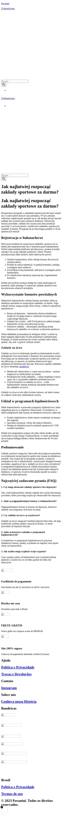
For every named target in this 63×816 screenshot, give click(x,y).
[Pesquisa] (3, 85)
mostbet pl (24, 366)
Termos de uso (12, 794)
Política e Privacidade (17, 667)
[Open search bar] (2, 78)
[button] (31, 12)
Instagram (9, 688)
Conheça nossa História (18, 701)
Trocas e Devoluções (16, 674)
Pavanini (5, 3)
